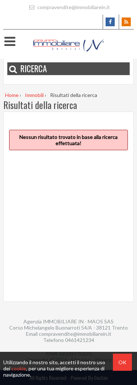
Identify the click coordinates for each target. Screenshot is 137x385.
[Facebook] (110, 22)
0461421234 (79, 340)
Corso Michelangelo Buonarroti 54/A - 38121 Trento (68, 327)
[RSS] (126, 22)
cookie (18, 368)
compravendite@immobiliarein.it (73, 7)
